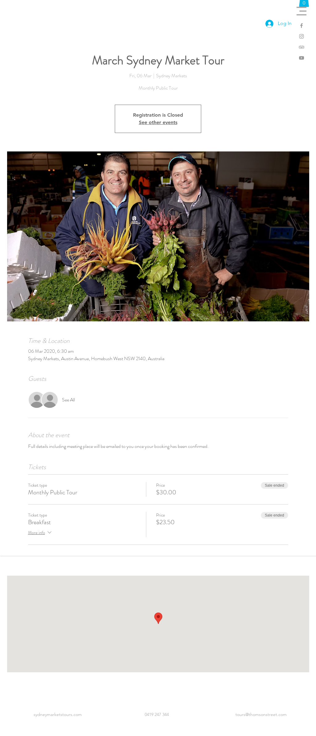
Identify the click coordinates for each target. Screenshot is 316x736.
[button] (301, 11)
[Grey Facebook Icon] (301, 25)
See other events (158, 122)
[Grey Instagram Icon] (301, 36)
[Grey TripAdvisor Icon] (301, 47)
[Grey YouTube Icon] (301, 58)
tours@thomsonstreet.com (261, 714)
